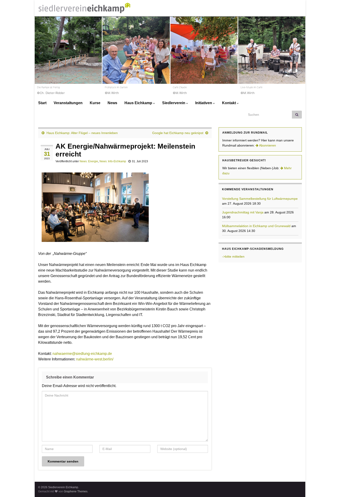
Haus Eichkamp (138, 103)
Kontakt (229, 103)
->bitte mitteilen (233, 256)
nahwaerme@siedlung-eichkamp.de (82, 354)
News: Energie (89, 161)
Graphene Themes (75, 491)
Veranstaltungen (68, 103)
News (112, 103)
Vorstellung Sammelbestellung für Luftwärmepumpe (260, 198)
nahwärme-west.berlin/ (94, 359)
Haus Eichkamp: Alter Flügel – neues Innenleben (82, 133)
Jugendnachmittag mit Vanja (242, 212)
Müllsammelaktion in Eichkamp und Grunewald (256, 226)
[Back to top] (329, 486)
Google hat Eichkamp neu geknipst (177, 133)
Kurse (95, 103)
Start (42, 103)
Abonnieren (267, 145)
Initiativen (204, 103)
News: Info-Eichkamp (112, 161)
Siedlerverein (174, 103)
